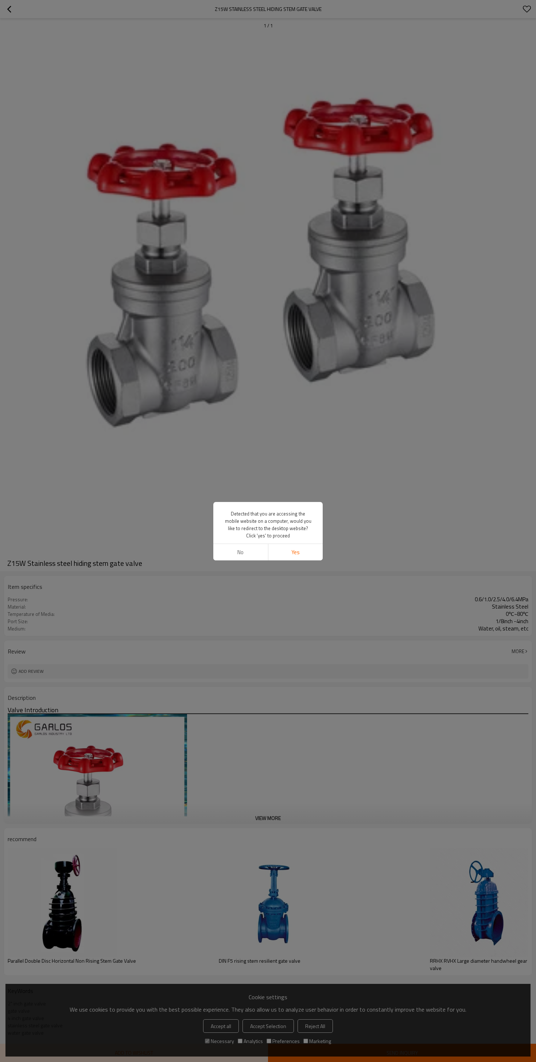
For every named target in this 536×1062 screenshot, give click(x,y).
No (240, 552)
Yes (295, 552)
